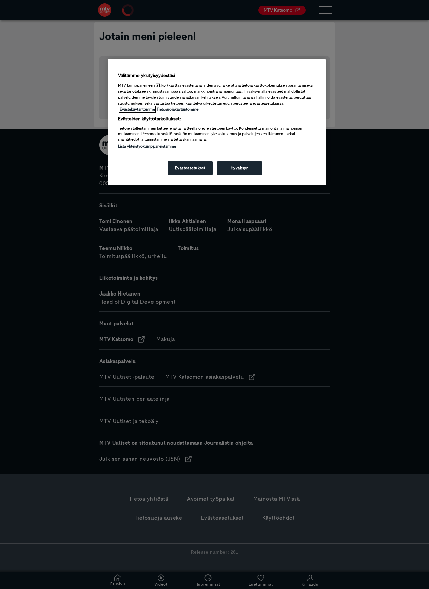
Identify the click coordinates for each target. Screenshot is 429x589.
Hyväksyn (240, 168)
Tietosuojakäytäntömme (177, 109)
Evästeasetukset (190, 168)
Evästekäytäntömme (137, 109)
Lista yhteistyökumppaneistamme (147, 146)
